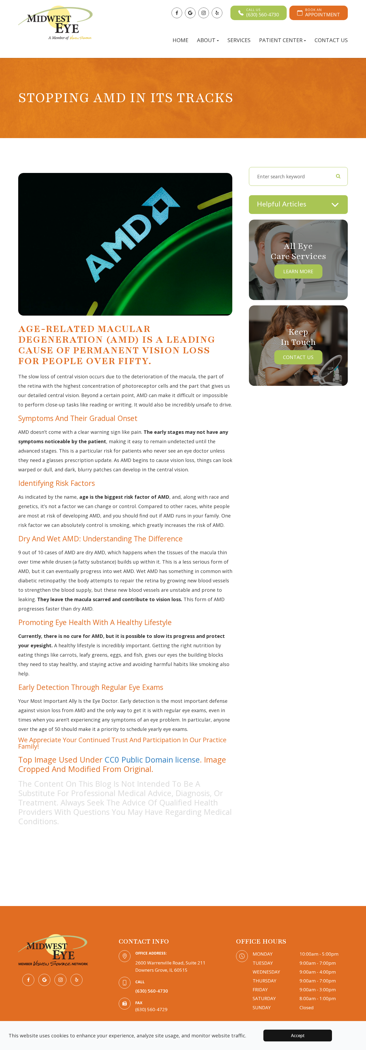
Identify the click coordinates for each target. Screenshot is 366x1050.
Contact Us (331, 40)
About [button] (206, 40)
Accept (298, 1035)
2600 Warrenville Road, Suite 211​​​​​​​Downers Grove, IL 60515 (170, 966)
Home (180, 40)
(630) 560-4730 (151, 991)
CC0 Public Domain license (152, 759)
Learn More (298, 271)
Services (239, 40)
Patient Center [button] (280, 40)
